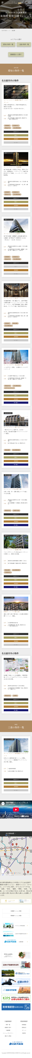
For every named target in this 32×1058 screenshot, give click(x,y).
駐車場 (24, 1033)
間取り (16, 135)
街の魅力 (16, 402)
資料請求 (16, 139)
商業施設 (24, 1024)
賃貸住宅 (24, 1027)
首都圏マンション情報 (16, 911)
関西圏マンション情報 (16, 915)
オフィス (24, 1030)
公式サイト (16, 132)
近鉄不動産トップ (6, 30)
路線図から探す (16, 54)
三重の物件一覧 (24, 44)
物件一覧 (8, 1024)
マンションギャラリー (8, 1033)
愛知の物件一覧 (8, 44)
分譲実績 (8, 1030)
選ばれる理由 (8, 1036)
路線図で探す (8, 1027)
